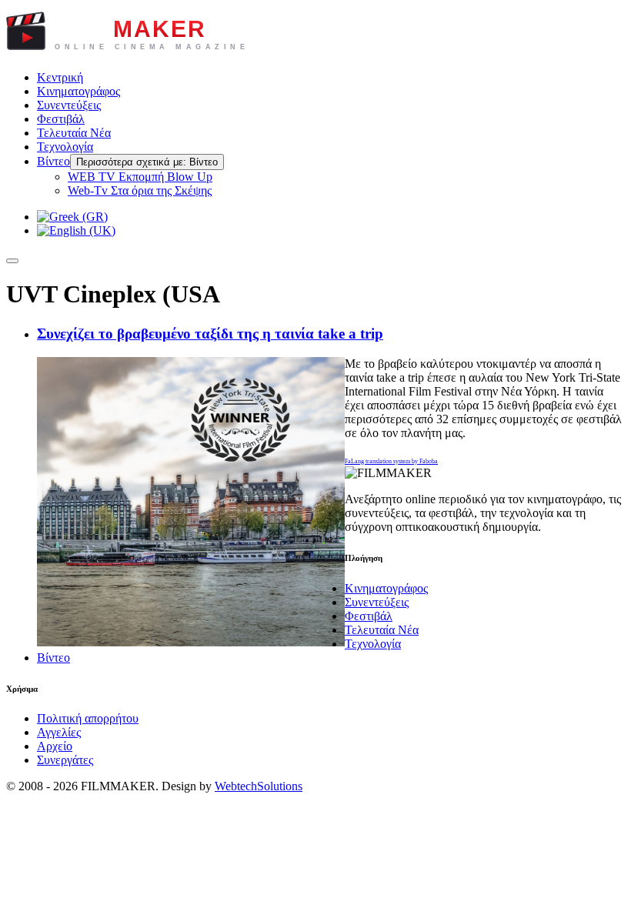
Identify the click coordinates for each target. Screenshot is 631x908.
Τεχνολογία (65, 146)
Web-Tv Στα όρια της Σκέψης (140, 190)
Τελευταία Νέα (74, 132)
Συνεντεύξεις (69, 105)
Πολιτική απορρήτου (88, 718)
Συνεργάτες (65, 759)
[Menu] (12, 261)
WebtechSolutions (258, 786)
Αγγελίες (59, 732)
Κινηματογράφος (78, 91)
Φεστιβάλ (61, 118)
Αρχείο (54, 746)
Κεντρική (60, 77)
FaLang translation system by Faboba (391, 461)
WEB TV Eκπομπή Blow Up (140, 176)
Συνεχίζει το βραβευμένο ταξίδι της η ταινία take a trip (210, 333)
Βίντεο (53, 161)
